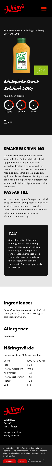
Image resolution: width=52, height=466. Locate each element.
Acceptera (9, 461)
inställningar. (9, 456)
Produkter (9, 30)
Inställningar (36, 461)
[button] (44, 8)
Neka (22, 461)
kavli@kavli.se (11, 435)
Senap (20, 30)
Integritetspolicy (12, 432)
